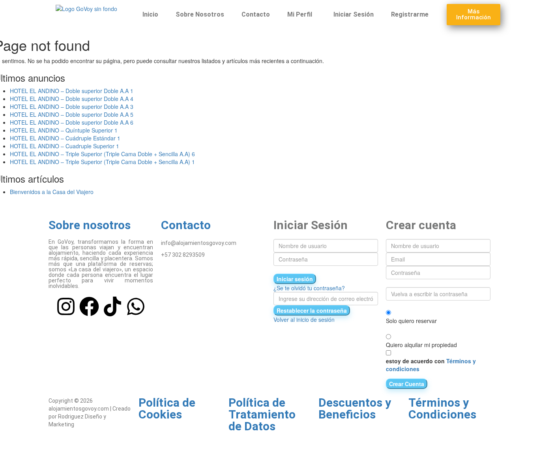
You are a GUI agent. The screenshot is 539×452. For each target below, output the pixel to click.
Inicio (150, 14)
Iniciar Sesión (353, 14)
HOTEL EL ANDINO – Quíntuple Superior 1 (64, 130)
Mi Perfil (299, 14)
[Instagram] (66, 306)
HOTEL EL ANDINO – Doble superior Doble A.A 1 (71, 91)
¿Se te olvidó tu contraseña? (309, 288)
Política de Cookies (166, 408)
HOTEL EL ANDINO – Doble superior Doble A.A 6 (71, 122)
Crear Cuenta (406, 384)
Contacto (255, 14)
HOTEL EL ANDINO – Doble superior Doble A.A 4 (71, 99)
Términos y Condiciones (442, 408)
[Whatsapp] (136, 306)
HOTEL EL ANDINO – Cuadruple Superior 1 (64, 146)
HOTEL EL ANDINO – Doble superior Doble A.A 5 (71, 114)
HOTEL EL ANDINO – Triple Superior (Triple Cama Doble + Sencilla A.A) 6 (102, 154)
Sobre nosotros (90, 225)
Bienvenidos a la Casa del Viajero (52, 192)
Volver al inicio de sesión (304, 319)
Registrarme (410, 14)
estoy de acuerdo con (431, 365)
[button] (302, 14)
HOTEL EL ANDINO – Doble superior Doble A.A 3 (71, 106)
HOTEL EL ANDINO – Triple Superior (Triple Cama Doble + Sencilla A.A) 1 (102, 162)
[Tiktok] (112, 306)
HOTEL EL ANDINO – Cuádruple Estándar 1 (65, 138)
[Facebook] (89, 306)
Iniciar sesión (295, 279)
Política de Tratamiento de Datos (262, 414)
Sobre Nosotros (200, 14)
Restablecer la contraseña (312, 310)
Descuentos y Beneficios (354, 408)
